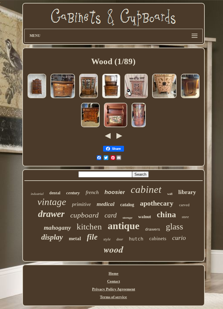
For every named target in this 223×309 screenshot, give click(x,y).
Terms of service (113, 297)
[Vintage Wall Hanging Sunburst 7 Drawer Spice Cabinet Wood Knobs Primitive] (37, 98)
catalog (127, 204)
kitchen (89, 226)
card (111, 215)
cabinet (146, 189)
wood (113, 249)
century (73, 193)
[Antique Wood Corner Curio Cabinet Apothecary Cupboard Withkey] (190, 98)
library (187, 192)
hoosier (115, 192)
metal (75, 238)
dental (54, 193)
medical (105, 204)
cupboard (84, 215)
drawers (152, 229)
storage (127, 217)
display (52, 237)
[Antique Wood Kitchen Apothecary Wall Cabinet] (136, 98)
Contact (113, 281)
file (92, 237)
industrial (37, 193)
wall (169, 193)
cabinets (157, 238)
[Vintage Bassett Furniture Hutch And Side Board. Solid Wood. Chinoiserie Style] (89, 98)
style (107, 239)
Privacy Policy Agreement (113, 289)
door (119, 239)
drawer (51, 214)
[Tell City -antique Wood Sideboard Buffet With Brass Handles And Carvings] (90, 127)
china (166, 214)
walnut (144, 216)
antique (123, 225)
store (185, 217)
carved (184, 205)
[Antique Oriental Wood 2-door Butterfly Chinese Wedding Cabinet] (164, 98)
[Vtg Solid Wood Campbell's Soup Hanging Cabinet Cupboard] (115, 127)
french (92, 192)
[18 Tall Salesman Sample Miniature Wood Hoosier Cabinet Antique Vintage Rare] (111, 98)
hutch (136, 239)
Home (113, 273)
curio (179, 237)
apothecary (156, 203)
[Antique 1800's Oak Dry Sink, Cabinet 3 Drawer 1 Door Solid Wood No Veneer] (63, 98)
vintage (51, 202)
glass (174, 226)
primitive (81, 204)
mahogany (57, 227)
